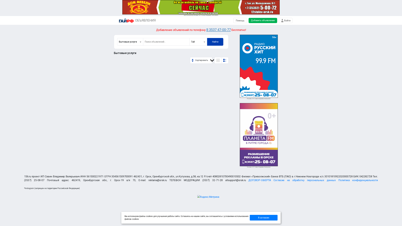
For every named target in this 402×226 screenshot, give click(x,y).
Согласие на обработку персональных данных (305, 180)
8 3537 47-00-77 (218, 30)
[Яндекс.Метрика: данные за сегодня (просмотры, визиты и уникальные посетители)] (208, 197)
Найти (215, 41)
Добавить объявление (263, 20)
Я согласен (263, 217)
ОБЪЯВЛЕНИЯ (145, 20)
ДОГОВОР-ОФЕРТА (259, 180)
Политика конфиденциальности (358, 180)
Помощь (240, 20)
